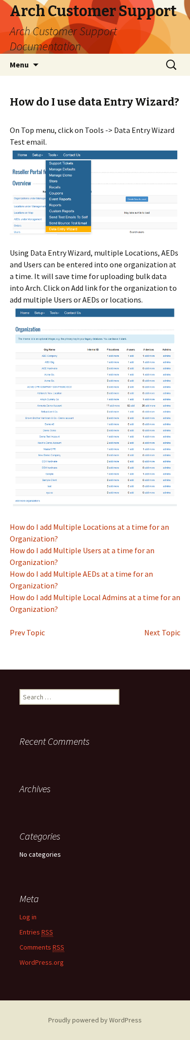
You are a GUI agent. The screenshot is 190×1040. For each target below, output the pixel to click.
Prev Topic (27, 632)
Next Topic (162, 632)
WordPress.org (41, 962)
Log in (28, 916)
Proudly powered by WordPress (95, 1020)
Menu (19, 64)
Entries (36, 932)
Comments (41, 947)
